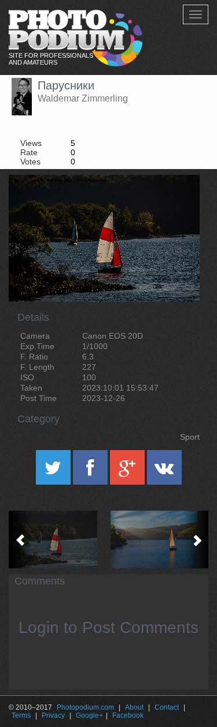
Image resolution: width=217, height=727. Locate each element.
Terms (21, 715)
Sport (190, 436)
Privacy (53, 715)
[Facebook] (91, 471)
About (134, 707)
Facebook (128, 715)
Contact (167, 707)
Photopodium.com (85, 707)
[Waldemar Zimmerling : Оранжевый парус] (159, 539)
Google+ (89, 715)
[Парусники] (176, 204)
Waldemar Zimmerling (83, 98)
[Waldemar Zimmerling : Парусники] (58, 539)
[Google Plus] (128, 471)
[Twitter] (54, 471)
